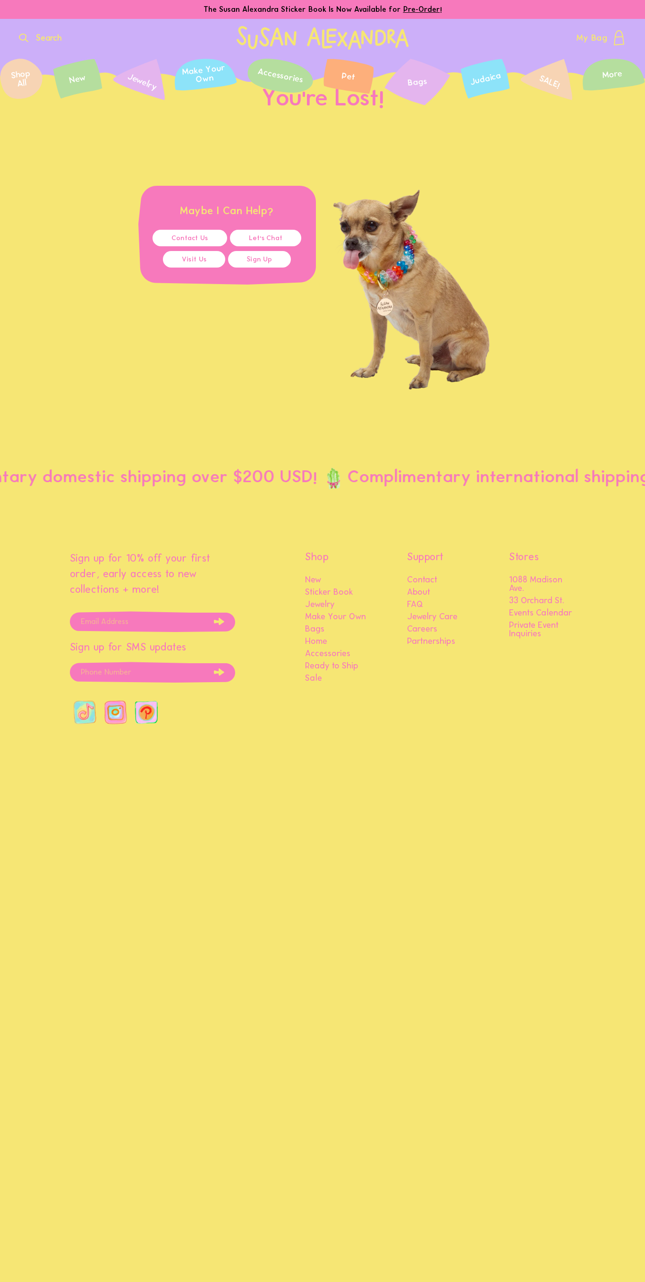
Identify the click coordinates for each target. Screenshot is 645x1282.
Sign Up (259, 259)
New (313, 580)
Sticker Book (329, 592)
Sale (313, 678)
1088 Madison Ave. (535, 584)
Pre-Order (421, 9)
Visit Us (194, 259)
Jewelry (320, 604)
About (418, 592)
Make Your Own (335, 617)
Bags (314, 629)
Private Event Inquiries (534, 630)
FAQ (415, 604)
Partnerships (431, 641)
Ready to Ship (331, 666)
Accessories (327, 653)
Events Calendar (540, 613)
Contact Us (189, 238)
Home (316, 641)
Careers (422, 629)
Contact (422, 580)
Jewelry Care (432, 617)
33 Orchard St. (536, 601)
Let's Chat (266, 238)
